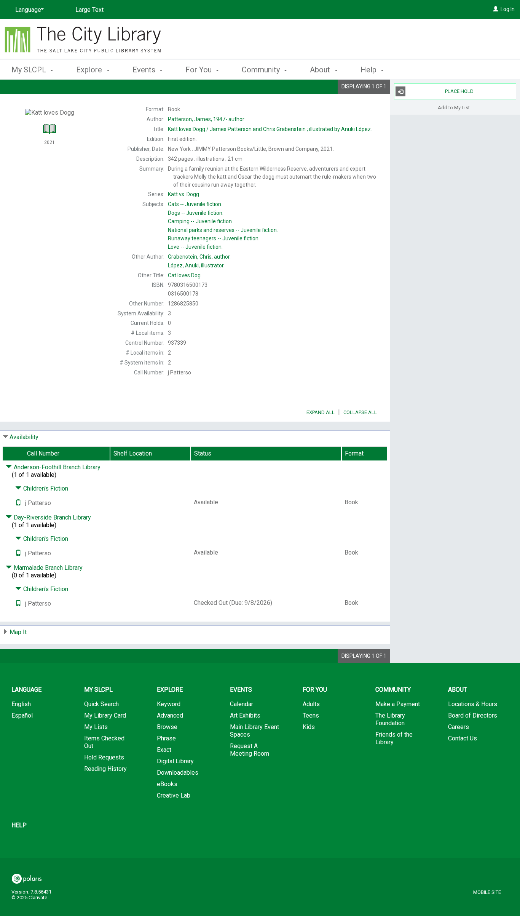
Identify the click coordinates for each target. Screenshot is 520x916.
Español (22, 715)
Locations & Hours (472, 704)
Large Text (89, 9)
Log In (508, 9)
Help (19, 825)
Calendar (241, 704)
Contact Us (462, 738)
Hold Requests (104, 757)
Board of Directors (472, 715)
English (21, 704)
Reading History (105, 768)
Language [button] (26, 689)
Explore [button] (90, 69)
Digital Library (175, 761)
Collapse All (360, 412)
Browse (167, 727)
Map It (18, 632)
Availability (24, 437)
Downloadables (177, 772)
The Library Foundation (390, 719)
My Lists (96, 727)
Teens (311, 715)
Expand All (320, 412)
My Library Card (105, 715)
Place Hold (459, 91)
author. (206, 119)
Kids (309, 727)
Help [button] (369, 69)
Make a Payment (397, 704)
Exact (164, 749)
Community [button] (262, 69)
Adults (311, 704)
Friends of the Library (394, 738)
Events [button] (144, 69)
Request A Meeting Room (249, 749)
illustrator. (196, 265)
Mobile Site (487, 892)
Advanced (170, 715)
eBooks (167, 784)
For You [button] (199, 69)
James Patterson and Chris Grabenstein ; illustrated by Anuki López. (270, 129)
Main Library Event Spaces (254, 730)
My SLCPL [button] (29, 69)
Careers (458, 727)
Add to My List (454, 107)
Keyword (168, 704)
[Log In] (495, 9)
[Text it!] (18, 503)
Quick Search (101, 704)
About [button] (321, 69)
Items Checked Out (104, 742)
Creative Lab (173, 795)
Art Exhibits (245, 715)
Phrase (166, 738)
